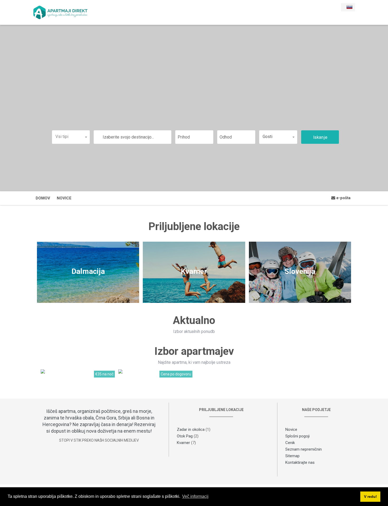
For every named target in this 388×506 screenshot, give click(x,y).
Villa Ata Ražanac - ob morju (66, 377)
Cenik (290, 442)
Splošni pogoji (297, 436)
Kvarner (183, 442)
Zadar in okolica (191, 429)
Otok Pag (185, 436)
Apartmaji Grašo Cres (138, 377)
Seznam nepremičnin (303, 449)
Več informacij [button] (195, 496)
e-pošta (343, 197)
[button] (71, 136)
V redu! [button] (370, 496)
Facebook (98, 459)
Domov (43, 198)
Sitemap (292, 456)
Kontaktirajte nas (300, 462)
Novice (64, 198)
